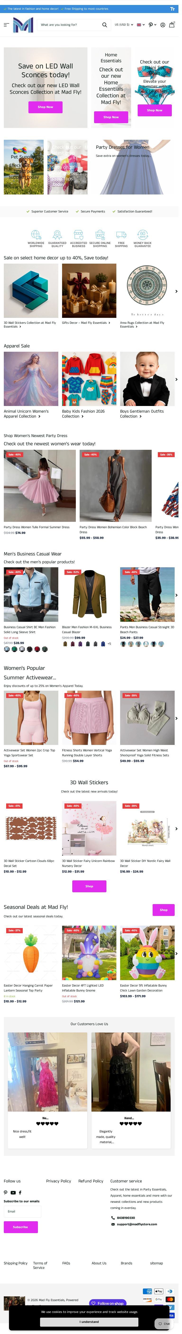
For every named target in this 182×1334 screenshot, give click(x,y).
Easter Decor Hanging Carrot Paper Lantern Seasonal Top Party (28, 988)
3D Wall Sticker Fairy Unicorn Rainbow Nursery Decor (88, 863)
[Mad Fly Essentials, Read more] (152, 25)
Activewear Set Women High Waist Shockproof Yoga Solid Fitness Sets (144, 753)
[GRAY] (138, 644)
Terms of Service (40, 1265)
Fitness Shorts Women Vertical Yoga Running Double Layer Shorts (87, 753)
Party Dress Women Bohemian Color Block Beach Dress (113, 530)
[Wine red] (73, 644)
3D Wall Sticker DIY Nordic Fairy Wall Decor (145, 863)
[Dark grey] (95, 644)
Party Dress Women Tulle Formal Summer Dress (36, 527)
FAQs (66, 1263)
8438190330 (126, 1218)
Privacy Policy (58, 1181)
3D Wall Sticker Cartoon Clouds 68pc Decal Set (29, 863)
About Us (99, 1263)
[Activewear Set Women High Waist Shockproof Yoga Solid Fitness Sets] (147, 718)
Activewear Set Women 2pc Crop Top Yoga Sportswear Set (29, 753)
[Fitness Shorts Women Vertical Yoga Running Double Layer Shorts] (89, 718)
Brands (126, 1263)
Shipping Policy (15, 1263)
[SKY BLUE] (161, 644)
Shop (89, 886)
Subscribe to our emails (22, 1201)
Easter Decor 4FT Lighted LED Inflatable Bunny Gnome (83, 988)
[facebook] (20, 1192)
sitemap (156, 1263)
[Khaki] (65, 644)
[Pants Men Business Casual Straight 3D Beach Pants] (147, 594)
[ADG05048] (37, 649)
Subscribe (21, 1227)
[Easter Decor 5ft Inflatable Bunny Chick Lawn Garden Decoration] (147, 953)
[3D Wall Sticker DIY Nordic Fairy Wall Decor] (147, 828)
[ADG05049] (45, 649)
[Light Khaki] (131, 644)
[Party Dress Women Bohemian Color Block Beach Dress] (116, 486)
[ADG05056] (29, 649)
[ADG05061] (7, 649)
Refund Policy (90, 1181)
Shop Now (45, 107)
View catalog (6, 25)
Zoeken (104, 25)
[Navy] (153, 644)
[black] (123, 644)
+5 (109, 643)
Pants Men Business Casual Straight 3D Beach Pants (147, 630)
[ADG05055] (22, 649)
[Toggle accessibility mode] (172, 9)
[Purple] (80, 644)
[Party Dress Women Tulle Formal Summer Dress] (40, 486)
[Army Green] (88, 644)
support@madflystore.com (137, 1224)
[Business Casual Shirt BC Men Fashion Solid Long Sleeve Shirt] (31, 594)
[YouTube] (13, 1192)
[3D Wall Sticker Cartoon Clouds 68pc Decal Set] (31, 828)
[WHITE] (146, 644)
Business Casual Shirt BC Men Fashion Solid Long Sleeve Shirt (29, 630)
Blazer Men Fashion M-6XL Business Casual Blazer (87, 630)
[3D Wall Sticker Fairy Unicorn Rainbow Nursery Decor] (89, 828)
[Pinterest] (5, 1192)
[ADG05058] (14, 649)
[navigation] (176, 291)
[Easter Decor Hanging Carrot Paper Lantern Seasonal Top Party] (31, 953)
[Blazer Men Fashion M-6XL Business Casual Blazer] (89, 594)
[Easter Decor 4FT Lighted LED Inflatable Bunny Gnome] (89, 953)
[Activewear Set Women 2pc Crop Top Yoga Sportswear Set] (31, 718)
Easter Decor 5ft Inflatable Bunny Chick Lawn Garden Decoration (143, 988)
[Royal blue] (103, 644)
